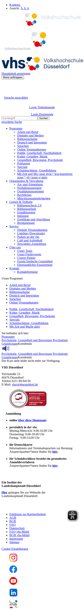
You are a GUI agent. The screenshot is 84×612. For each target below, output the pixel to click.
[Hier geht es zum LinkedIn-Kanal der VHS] (13, 595)
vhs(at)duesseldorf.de (25, 384)
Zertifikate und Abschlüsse (33, 219)
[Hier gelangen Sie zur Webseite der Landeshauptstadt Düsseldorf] (28, 507)
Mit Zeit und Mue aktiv (24, 326)
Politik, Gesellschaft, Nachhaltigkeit (39, 153)
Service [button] (14, 226)
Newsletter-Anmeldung (31, 243)
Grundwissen (10, 343)
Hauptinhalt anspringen (16, 73)
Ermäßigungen (26, 212)
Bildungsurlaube (27, 139)
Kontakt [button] (14, 268)
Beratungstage (26, 223)
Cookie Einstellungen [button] (15, 548)
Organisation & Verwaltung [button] (26, 181)
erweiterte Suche (12, 122)
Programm (8, 336)
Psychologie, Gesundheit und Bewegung (27, 340)
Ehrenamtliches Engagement (34, 264)
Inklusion (23, 216)
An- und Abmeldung (30, 184)
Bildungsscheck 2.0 (29, 205)
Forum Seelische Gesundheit (35, 261)
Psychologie (60, 340)
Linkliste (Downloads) (31, 233)
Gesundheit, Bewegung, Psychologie (40, 160)
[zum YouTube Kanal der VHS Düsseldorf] (13, 583)
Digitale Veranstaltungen (32, 230)
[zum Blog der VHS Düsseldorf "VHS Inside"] (13, 607)
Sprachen (23, 146)
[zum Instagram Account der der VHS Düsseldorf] (13, 560)
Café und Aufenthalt (29, 240)
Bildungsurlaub (26, 209)
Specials (22, 167)
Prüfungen (23, 163)
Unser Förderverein (29, 254)
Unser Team (24, 250)
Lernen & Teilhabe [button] (21, 202)
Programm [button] (15, 128)
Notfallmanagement (29, 188)
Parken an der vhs (28, 237)
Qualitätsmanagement (30, 191)
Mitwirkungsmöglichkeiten (33, 198)
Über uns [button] (15, 247)
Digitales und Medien (30, 135)
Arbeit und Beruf (27, 132)
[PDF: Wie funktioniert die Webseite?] (5, 85)
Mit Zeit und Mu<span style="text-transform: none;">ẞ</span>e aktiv (45, 175)
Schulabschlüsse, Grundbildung (36, 170)
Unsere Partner (26, 257)
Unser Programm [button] (12, 278)
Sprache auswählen (16, 97)
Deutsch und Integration (32, 142)
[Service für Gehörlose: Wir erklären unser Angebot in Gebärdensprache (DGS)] (5, 93)
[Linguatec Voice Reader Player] (14, 348)
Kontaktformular (27, 271)
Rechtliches (24, 195)
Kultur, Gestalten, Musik (32, 156)
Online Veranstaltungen (31, 149)
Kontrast (15, 4)
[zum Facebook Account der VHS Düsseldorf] (13, 572)
